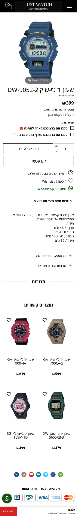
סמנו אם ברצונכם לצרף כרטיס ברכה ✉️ (39, 134)
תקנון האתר (29, 489)
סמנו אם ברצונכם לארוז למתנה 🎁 (43, 128)
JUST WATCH (50, 489)
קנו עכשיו (38, 161)
